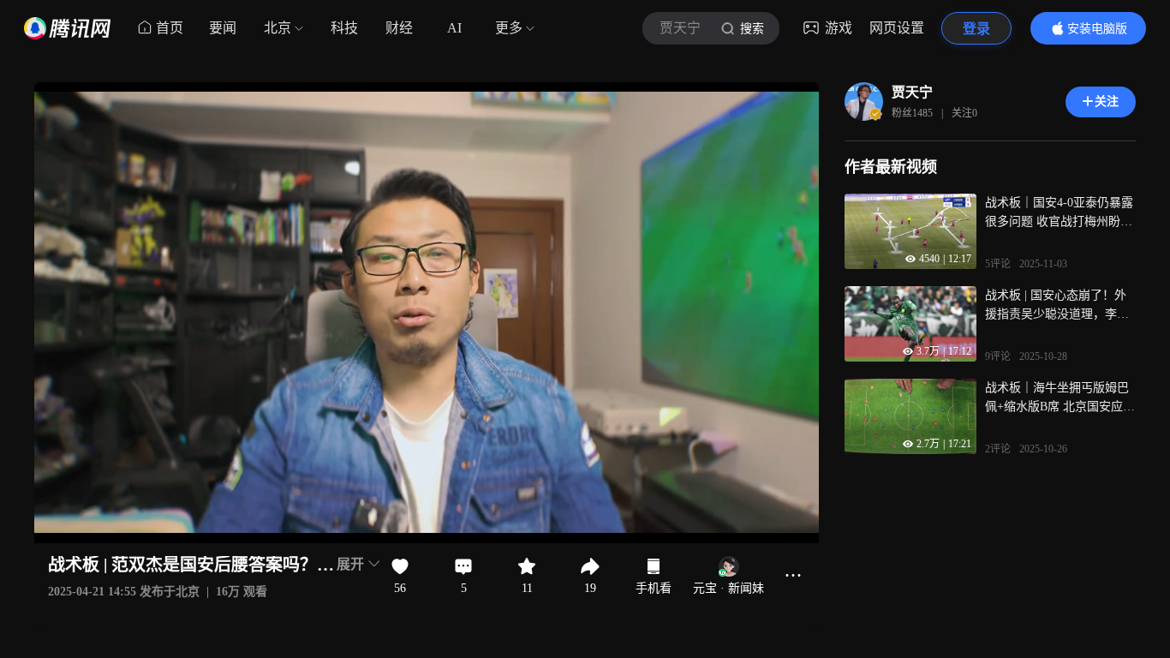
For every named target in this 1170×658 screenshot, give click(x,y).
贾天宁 (912, 92)
